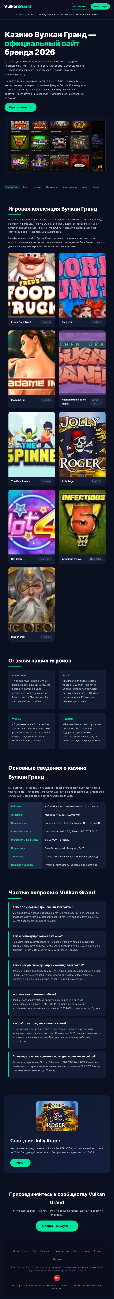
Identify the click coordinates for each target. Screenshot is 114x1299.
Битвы (95, 14)
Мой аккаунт (79, 6)
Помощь (42, 14)
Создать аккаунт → (57, 1226)
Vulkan (17, 6)
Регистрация (100, 6)
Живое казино (73, 14)
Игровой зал (22, 14)
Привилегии (56, 14)
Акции (86, 14)
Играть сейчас (20, 107)
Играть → (20, 1162)
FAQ (33, 14)
